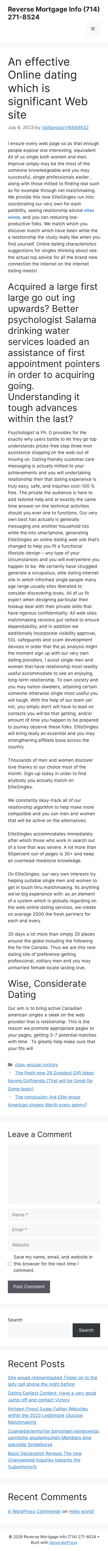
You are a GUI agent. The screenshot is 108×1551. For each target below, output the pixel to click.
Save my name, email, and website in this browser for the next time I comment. (53, 1263)
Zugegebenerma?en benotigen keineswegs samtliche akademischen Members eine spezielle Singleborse (53, 1438)
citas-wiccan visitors (36, 1064)
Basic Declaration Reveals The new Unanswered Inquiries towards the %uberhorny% (45, 1460)
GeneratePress (63, 1542)
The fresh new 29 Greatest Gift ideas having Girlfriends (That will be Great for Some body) (51, 1080)
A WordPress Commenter (34, 1511)
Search (15, 1320)
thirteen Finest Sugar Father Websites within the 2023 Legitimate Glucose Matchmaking (48, 1415)
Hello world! (81, 1511)
